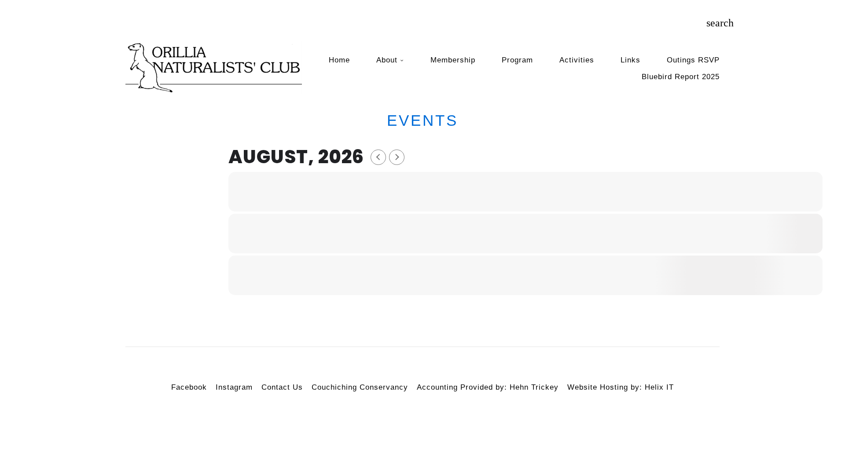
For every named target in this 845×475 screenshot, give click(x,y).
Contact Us (282, 387)
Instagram (234, 387)
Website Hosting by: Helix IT (620, 387)
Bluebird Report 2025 (681, 77)
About (386, 60)
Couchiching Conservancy (360, 387)
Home (339, 60)
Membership (452, 60)
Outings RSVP (693, 60)
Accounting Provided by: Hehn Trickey (487, 387)
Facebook (189, 387)
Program (517, 60)
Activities (576, 60)
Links (630, 60)
